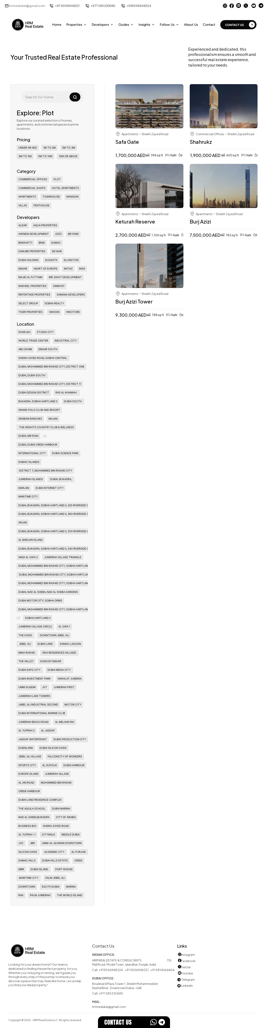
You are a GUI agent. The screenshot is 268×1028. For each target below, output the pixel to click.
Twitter (186, 967)
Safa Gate (127, 141)
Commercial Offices (210, 133)
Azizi (208, 192)
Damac (136, 112)
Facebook (188, 960)
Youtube (185, 973)
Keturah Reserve (135, 221)
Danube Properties (218, 112)
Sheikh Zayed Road (155, 133)
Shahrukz (201, 141)
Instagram (188, 954)
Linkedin (185, 985)
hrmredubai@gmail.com (27, 6)
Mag (134, 192)
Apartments (129, 133)
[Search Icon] (52, 97)
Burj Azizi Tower (134, 301)
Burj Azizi (200, 221)
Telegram (188, 979)
